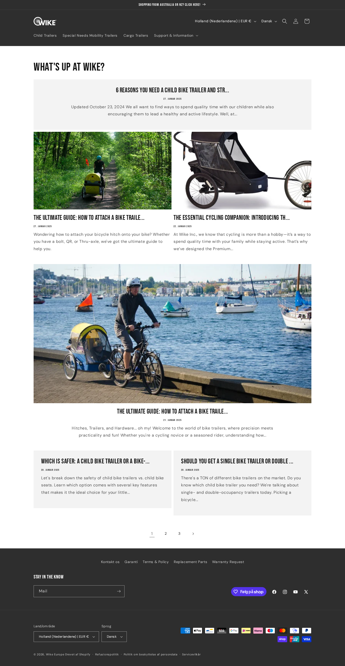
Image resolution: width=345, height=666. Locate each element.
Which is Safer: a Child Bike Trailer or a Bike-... (95, 461)
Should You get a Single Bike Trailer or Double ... (237, 461)
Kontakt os (110, 562)
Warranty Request (228, 562)
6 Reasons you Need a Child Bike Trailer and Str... (172, 90)
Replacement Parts (190, 562)
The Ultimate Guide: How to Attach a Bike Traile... (89, 218)
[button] (175, 35)
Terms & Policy (156, 562)
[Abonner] (118, 591)
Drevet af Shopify (77, 654)
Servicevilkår (191, 654)
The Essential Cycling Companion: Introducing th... (232, 218)
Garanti (131, 562)
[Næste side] (193, 533)
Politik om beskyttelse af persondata (151, 654)
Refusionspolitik (107, 654)
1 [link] (152, 533)
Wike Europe (55, 654)
